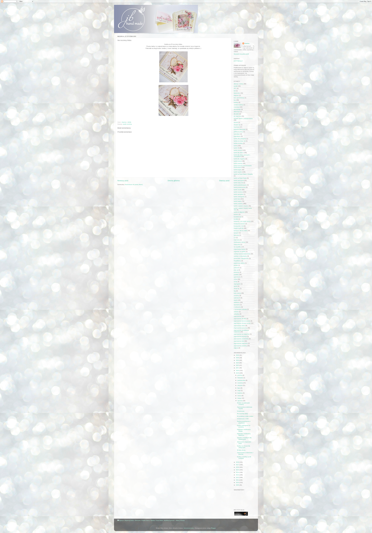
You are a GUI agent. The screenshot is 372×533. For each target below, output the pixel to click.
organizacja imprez (239, 249)
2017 (237, 464)
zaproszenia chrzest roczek (242, 323)
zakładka (236, 314)
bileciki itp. (237, 93)
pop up (236, 270)
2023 (237, 363)
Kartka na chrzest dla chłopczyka (243, 446)
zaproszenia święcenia (241, 343)
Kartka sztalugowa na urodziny (243, 426)
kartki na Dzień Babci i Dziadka (243, 174)
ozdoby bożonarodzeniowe (242, 254)
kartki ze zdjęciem (239, 212)
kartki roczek (238, 189)
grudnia (239, 375)
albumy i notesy (238, 84)
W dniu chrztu (241, 450)
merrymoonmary (189, 528)
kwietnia (240, 393)
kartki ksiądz (237, 169)
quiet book (237, 277)
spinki (235, 286)
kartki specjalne (238, 194)
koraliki (236, 219)
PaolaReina (237, 261)
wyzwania (237, 304)
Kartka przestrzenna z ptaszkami (244, 422)
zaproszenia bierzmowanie (242, 321)
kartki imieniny (238, 163)
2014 (237, 472)
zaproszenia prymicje (240, 336)
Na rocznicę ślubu (242, 413)
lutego (239, 398)
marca (239, 395)
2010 (237, 482)
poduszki (236, 267)
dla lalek (236, 114)
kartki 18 (236, 148)
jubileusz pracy (238, 131)
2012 (237, 477)
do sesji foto (237, 116)
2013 (237, 475)
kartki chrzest (238, 150)
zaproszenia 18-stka (240, 318)
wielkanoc (237, 302)
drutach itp (237, 124)
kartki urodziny (238, 203)
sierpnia (240, 385)
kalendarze (237, 136)
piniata (236, 265)
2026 (237, 355)
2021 (237, 368)
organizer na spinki (239, 251)
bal (235, 91)
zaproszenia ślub (239, 341)
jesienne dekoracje (239, 129)
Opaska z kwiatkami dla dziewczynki (244, 438)
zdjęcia (236, 348)
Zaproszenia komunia (240, 328)
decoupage (237, 109)
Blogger (213, 528)
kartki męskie (238, 172)
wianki (236, 300)
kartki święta (237, 201)
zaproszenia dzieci (239, 325)
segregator (237, 284)
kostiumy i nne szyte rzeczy (242, 221)
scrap (235, 281)
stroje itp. (236, 288)
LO (235, 237)
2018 (237, 462)
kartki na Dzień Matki (240, 178)
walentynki (237, 298)
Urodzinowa (240, 411)
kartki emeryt (238, 161)
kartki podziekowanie (240, 185)
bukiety (236, 102)
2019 (237, 373)
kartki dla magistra (239, 159)
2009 (237, 485)
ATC (235, 88)
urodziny (236, 295)
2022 (237, 365)
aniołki (236, 86)
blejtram (236, 95)
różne (235, 279)
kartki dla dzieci (238, 152)
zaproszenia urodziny (240, 345)
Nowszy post (122, 181)
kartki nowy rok (238, 182)
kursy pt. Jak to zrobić (240, 230)
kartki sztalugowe (239, 196)
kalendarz (237, 134)
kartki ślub (237, 199)
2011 (237, 480)
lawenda (236, 235)
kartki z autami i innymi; (241, 206)
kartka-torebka (238, 143)
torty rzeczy (237, 293)
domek (236, 122)
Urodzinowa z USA (242, 419)
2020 (237, 370)
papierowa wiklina (239, 263)
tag (235, 291)
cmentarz (236, 107)
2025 (237, 357)
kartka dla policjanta (240, 138)
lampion (236, 233)
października (241, 380)
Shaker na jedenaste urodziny (243, 403)
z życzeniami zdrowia (240, 309)
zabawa (236, 311)
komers (236, 214)
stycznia (240, 400)
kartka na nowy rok (239, 141)
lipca (239, 388)
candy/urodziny (238, 104)
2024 (237, 360)
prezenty (236, 272)
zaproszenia (237, 316)
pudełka (236, 274)
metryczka (237, 244)
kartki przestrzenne (239, 187)
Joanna (246, 43)
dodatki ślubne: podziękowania (243, 118)
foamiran (236, 127)
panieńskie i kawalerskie (241, 258)
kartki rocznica (127, 124)
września (240, 383)
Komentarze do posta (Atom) (134, 184)
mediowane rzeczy (239, 242)
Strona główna (174, 181)
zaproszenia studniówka (241, 338)
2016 (237, 467)
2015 (237, 470)
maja (239, 390)
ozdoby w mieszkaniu (240, 256)
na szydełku (237, 247)
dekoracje (237, 111)
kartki (235, 145)
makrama (237, 240)
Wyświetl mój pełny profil (241, 54)
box (235, 100)
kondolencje (237, 216)
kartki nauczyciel (239, 180)
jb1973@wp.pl (238, 61)
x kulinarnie (237, 307)
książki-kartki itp (238, 228)
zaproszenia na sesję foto (241, 334)
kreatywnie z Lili (238, 226)
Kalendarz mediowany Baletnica (244, 434)
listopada (240, 377)
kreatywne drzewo (239, 223)
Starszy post (224, 181)
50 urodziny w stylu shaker (245, 416)
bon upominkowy (239, 97)
